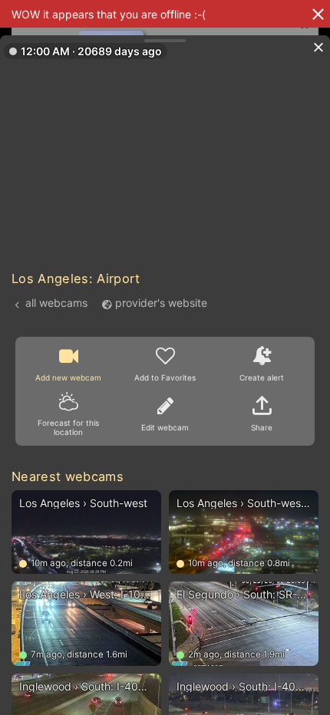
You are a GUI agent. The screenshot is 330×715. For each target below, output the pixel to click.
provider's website (161, 302)
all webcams (56, 302)
